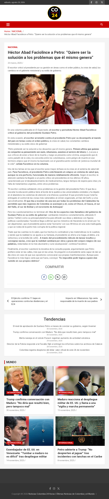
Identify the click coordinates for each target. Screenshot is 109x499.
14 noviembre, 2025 (15, 460)
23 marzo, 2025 (15, 63)
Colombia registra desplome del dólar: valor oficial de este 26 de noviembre (54, 350)
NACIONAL (13, 47)
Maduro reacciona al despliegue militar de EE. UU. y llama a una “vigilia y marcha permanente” (77, 403)
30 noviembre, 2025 (15, 410)
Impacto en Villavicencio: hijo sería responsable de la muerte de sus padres (79, 299)
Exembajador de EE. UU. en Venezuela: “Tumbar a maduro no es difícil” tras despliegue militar (27, 453)
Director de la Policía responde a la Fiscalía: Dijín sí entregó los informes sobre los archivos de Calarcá (54, 344)
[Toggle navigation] (8, 24)
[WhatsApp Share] (51, 277)
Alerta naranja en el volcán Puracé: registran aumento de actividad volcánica (54, 338)
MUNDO (11, 362)
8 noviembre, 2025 (66, 460)
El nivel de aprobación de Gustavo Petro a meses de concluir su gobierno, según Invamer (54, 326)
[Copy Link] (64, 277)
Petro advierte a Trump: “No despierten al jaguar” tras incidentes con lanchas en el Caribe (80, 453)
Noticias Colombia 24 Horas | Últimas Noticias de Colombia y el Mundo (62, 494)
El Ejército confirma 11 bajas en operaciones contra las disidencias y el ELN (29, 301)
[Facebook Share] (44, 277)
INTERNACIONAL (14, 393)
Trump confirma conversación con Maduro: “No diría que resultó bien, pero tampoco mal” (54, 332)
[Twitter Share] (57, 277)
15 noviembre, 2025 (66, 410)
